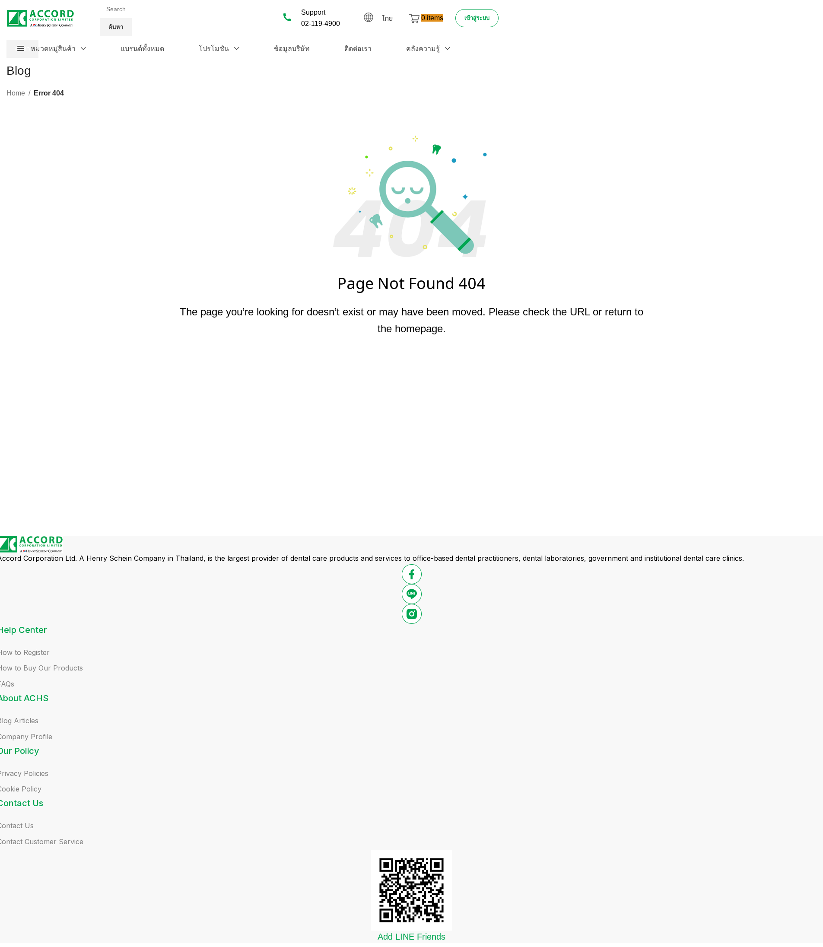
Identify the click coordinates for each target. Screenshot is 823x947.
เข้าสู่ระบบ (476, 18)
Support (313, 12)
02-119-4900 (320, 23)
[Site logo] (40, 17)
